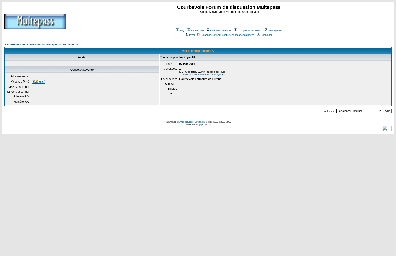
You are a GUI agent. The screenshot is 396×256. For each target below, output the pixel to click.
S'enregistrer (275, 30)
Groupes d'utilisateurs (250, 30)
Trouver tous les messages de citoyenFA (202, 74)
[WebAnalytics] (387, 130)
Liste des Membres (220, 30)
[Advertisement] (229, 20)
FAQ (181, 30)
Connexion (266, 34)
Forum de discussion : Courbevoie (190, 122)
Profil (192, 34)
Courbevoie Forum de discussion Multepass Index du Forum (42, 44)
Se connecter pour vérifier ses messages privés (227, 34)
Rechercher (197, 30)
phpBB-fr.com (205, 124)
